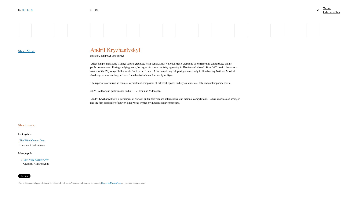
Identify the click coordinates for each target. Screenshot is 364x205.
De (23, 10)
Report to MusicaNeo (111, 182)
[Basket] (317, 8)
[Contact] (96, 10)
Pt (32, 10)
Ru (28, 10)
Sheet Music (26, 51)
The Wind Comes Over (32, 140)
